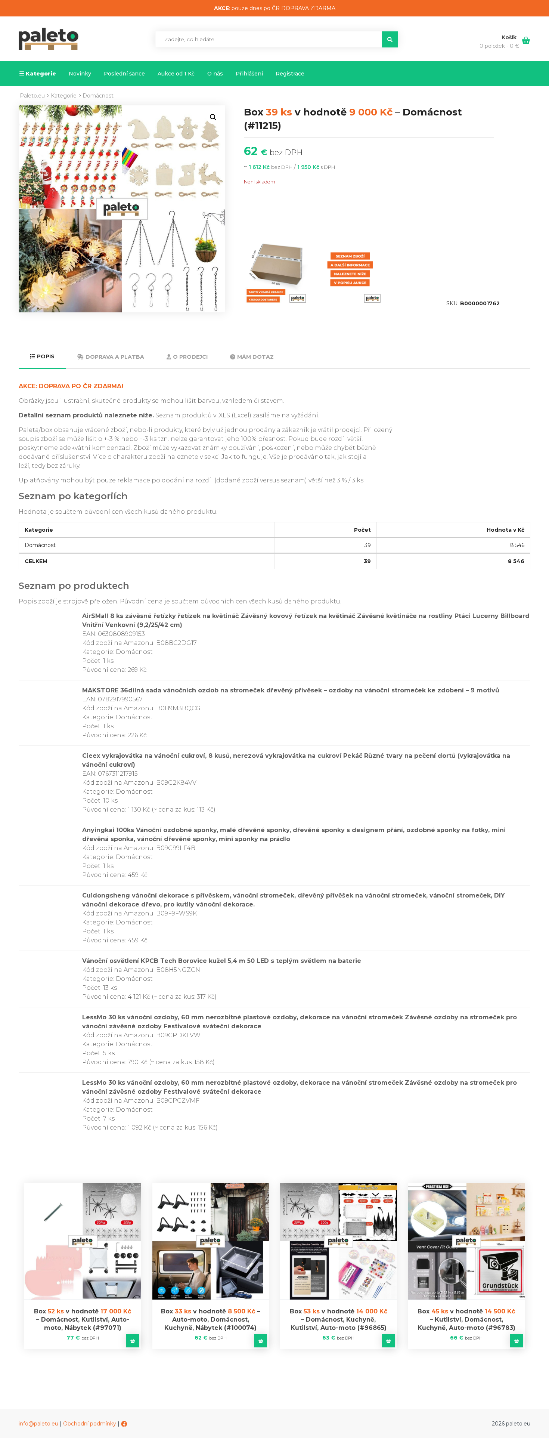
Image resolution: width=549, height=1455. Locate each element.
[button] (213, 117)
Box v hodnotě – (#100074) (210, 1319)
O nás (215, 73)
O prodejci (190, 356)
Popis (46, 356)
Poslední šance (124, 73)
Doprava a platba (115, 356)
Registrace (290, 73)
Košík (510, 37)
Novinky (80, 73)
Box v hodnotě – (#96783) (466, 1319)
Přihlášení (249, 73)
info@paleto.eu (38, 1423)
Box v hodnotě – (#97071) (82, 1319)
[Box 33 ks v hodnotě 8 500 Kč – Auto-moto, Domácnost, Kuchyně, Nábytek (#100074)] (210, 1241)
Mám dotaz (255, 356)
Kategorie (41, 73)
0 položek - (499, 46)
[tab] (42, 357)
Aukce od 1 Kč (176, 73)
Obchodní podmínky (89, 1423)
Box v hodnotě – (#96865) (338, 1319)
